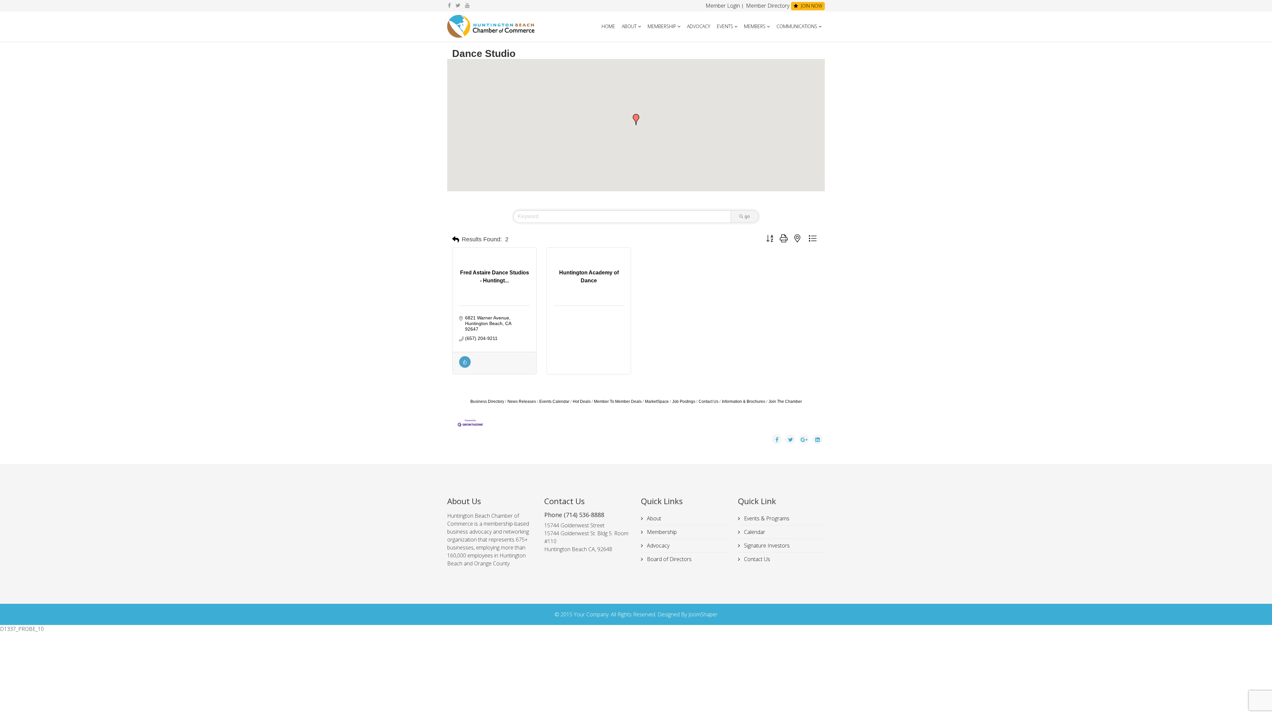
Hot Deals (582, 401)
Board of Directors (669, 559)
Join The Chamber (785, 401)
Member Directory (767, 5)
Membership (662, 26)
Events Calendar (554, 401)
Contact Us (708, 401)
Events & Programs (766, 518)
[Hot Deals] (465, 366)
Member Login (723, 5)
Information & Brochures (743, 401)
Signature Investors (766, 545)
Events (725, 26)
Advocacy (698, 26)
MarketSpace (657, 401)
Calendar (754, 532)
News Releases (521, 401)
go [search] (747, 216)
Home (608, 26)
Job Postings (683, 401)
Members (755, 26)
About (629, 26)
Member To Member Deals (618, 401)
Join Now (811, 6)
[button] (636, 119)
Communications (796, 26)
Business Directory (487, 401)
